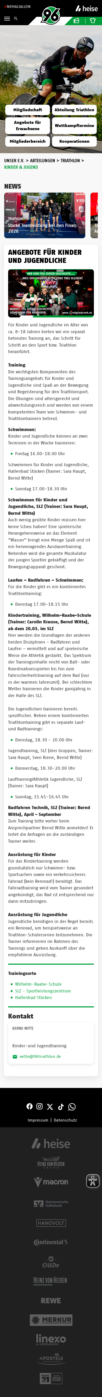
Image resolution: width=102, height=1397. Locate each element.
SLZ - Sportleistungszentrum (43, 991)
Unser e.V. (14, 160)
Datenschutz (65, 1120)
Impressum (38, 1120)
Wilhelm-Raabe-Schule (38, 984)
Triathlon (70, 160)
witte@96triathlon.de (40, 1056)
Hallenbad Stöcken (33, 997)
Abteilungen (42, 160)
